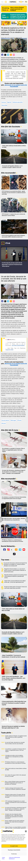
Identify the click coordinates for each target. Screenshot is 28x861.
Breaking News (5, 9)
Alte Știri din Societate (10, 127)
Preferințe (14, 854)
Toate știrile (6, 733)
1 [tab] (10, 272)
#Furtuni (4, 423)
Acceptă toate (14, 846)
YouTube (24, 549)
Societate (13, 37)
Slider (12, 283)
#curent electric (5, 420)
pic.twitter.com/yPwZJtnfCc (18, 345)
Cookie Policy (3, 858)
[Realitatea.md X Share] (5, 55)
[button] (26, 831)
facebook (4, 549)
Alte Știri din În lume (9, 430)
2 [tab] (12, 272)
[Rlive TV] (25, 2)
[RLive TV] (6, 243)
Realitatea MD (19, 37)
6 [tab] (17, 272)
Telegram (8, 55)
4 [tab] (14, 272)
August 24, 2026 (9, 349)
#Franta (19, 420)
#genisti (9, 102)
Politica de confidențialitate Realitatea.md (14, 858)
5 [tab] (16, 272)
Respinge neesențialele (14, 850)
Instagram (8, 549)
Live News (4, 16)
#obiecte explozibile (18, 102)
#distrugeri (13, 420)
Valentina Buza (18, 283)
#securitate (4, 105)
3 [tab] (13, 272)
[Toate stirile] (5, 2)
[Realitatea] (12, 2)
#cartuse (4, 102)
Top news (5, 560)
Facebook (2, 55)
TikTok (14, 554)
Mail (14, 55)
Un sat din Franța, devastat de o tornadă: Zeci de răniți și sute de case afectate (13, 278)
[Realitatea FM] (20, 2)
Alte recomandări (8, 173)
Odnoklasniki (11, 55)
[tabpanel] (14, 257)
